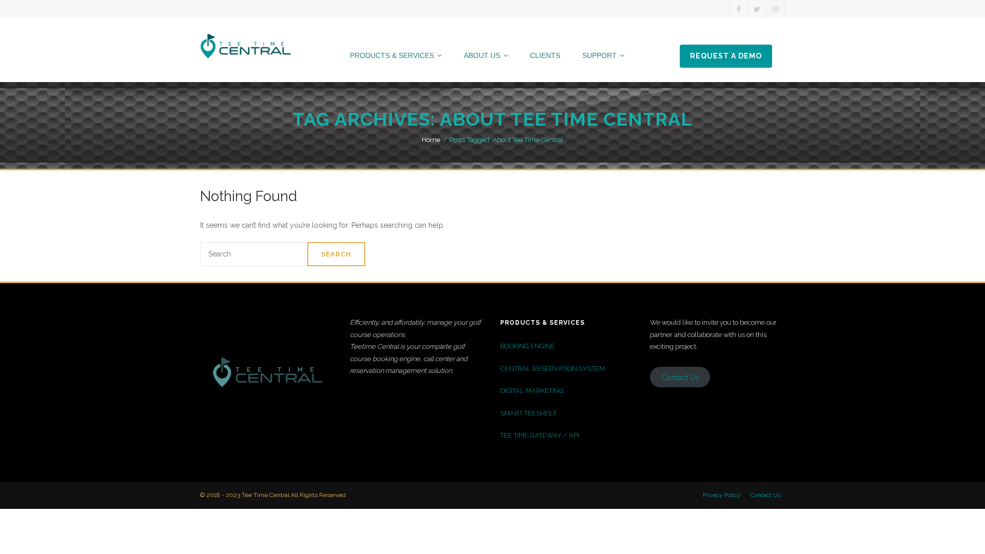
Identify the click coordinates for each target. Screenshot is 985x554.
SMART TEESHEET (528, 413)
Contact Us (766, 495)
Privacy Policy (722, 495)
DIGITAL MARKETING (532, 390)
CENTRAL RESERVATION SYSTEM (552, 368)
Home (431, 140)
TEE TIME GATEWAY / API (539, 435)
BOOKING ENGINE (527, 346)
